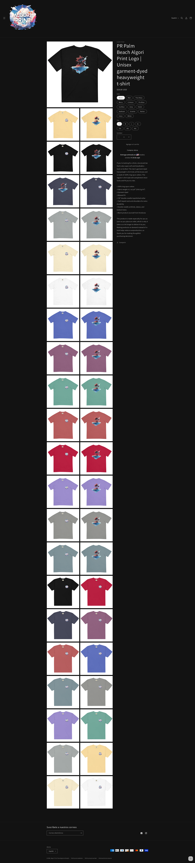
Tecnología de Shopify (63, 858)
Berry (121, 102)
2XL (120, 128)
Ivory (120, 116)
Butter (142, 111)
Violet (140, 107)
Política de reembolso (77, 858)
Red (129, 98)
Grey (131, 107)
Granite (132, 111)
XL (138, 124)
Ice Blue (122, 107)
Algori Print (54, 858)
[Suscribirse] (81, 833)
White (130, 116)
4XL (135, 128)
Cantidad (119, 133)
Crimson (131, 102)
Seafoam (122, 111)
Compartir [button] (122, 242)
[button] (4, 18)
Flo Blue (141, 102)
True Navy (139, 98)
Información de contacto (105, 858)
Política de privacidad (91, 858)
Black (121, 98)
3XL (128, 128)
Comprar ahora (132, 150)
